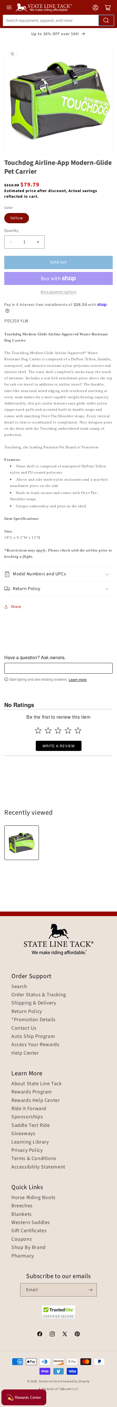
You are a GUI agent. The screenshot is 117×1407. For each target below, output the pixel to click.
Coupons (21, 1239)
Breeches (22, 1205)
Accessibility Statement (38, 1167)
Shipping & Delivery (33, 1003)
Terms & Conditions (34, 1158)
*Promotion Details (33, 1019)
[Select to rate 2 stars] (48, 730)
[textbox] (58, 668)
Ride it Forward (28, 1108)
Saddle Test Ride (30, 1125)
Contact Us (24, 1028)
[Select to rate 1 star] (38, 730)
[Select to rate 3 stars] (58, 730)
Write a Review (59, 745)
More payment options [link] (58, 292)
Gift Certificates (29, 1230)
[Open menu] (9, 7)
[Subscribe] (90, 1290)
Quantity (11, 230)
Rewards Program (31, 1092)
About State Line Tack (36, 1083)
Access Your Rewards (35, 1044)
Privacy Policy (27, 1150)
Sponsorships (27, 1117)
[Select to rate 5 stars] (78, 730)
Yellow (16, 218)
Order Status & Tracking (38, 994)
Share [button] (16, 607)
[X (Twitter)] (64, 1335)
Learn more (78, 679)
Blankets (21, 1214)
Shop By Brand (28, 1247)
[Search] (106, 20)
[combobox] (58, 20)
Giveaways (23, 1133)
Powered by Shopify (75, 1381)
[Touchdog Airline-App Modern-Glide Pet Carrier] (21, 843)
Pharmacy (22, 1256)
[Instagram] (52, 1335)
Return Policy (26, 1011)
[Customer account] (95, 7)
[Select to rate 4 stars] (68, 730)
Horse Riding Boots (33, 1197)
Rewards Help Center (35, 1100)
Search (19, 986)
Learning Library (30, 1142)
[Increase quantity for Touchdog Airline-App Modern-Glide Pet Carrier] (38, 242)
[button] (58, 574)
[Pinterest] (77, 1335)
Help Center (25, 1053)
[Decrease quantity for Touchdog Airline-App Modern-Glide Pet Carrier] (11, 242)
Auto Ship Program (33, 1036)
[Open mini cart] (108, 7)
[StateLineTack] (43, 7)
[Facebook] (40, 1335)
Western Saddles (30, 1222)
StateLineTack (49, 1381)
